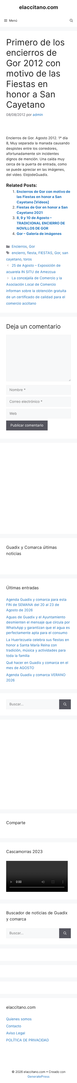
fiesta (31, 253)
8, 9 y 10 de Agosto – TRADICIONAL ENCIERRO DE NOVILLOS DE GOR (41, 223)
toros (27, 259)
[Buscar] (65, 704)
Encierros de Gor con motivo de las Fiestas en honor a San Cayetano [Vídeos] (43, 197)
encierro (18, 253)
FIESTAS (45, 253)
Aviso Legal (15, 1033)
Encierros (19, 246)
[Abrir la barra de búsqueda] (71, 20)
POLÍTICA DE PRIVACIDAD (27, 1040)
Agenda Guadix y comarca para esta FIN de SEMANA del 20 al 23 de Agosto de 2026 (36, 604)
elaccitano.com (38, 7)
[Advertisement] (38, 487)
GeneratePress (38, 1076)
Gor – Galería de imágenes (39, 234)
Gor (32, 246)
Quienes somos (19, 1019)
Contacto (13, 1026)
